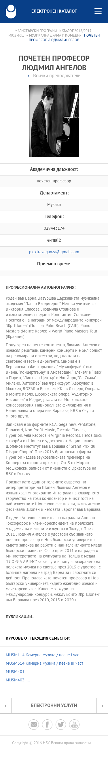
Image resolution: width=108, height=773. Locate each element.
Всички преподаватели (57, 76)
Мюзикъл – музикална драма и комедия (45, 35)
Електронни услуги (54, 706)
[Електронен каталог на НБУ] (11, 11)
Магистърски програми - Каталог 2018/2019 (53, 31)
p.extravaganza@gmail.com (54, 252)
